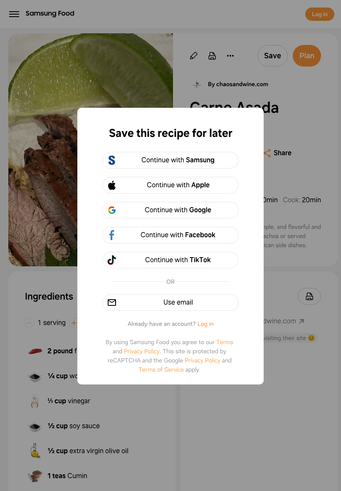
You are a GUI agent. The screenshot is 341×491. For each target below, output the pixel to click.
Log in (206, 323)
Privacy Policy (142, 351)
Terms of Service (161, 369)
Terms (224, 342)
